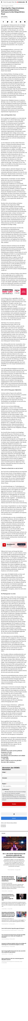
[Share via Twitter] (8, 22)
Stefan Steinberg (4, 16)
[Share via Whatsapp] (12, 22)
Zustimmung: (5, 789)
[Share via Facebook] (3, 22)
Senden (14, 804)
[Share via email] (20, 22)
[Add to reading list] (25, 22)
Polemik (3, 825)
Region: (4, 783)
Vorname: (4, 778)
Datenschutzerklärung (7, 795)
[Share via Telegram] (16, 22)
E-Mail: (4, 772)
